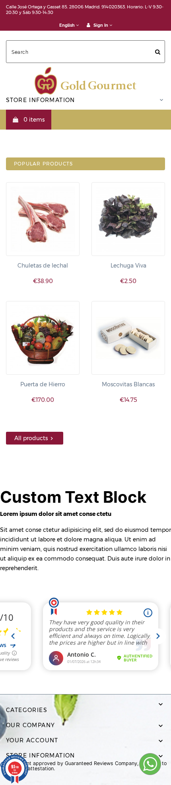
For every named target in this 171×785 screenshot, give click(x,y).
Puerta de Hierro (42, 384)
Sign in (100, 25)
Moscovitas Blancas (128, 384)
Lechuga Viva (128, 265)
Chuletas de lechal (42, 265)
